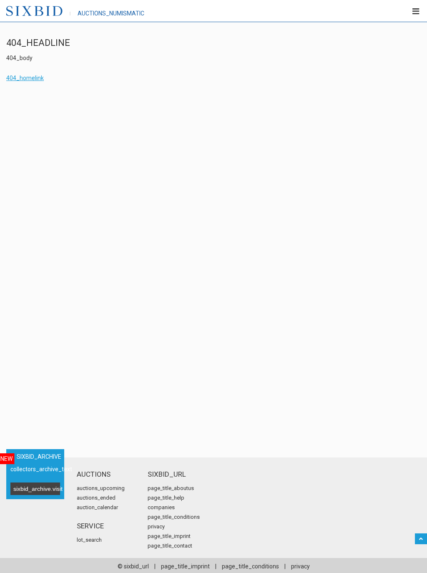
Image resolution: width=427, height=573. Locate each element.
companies (161, 507)
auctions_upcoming (101, 488)
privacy (156, 526)
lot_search (89, 540)
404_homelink (25, 78)
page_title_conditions (174, 517)
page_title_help (166, 498)
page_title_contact (170, 546)
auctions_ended (96, 498)
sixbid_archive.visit (36, 488)
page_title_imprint (169, 536)
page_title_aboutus (171, 488)
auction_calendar (97, 507)
